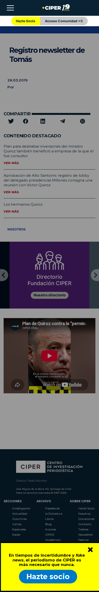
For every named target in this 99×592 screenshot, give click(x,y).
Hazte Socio (25, 21)
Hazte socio (48, 576)
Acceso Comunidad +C (64, 21)
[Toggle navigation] (10, 7)
